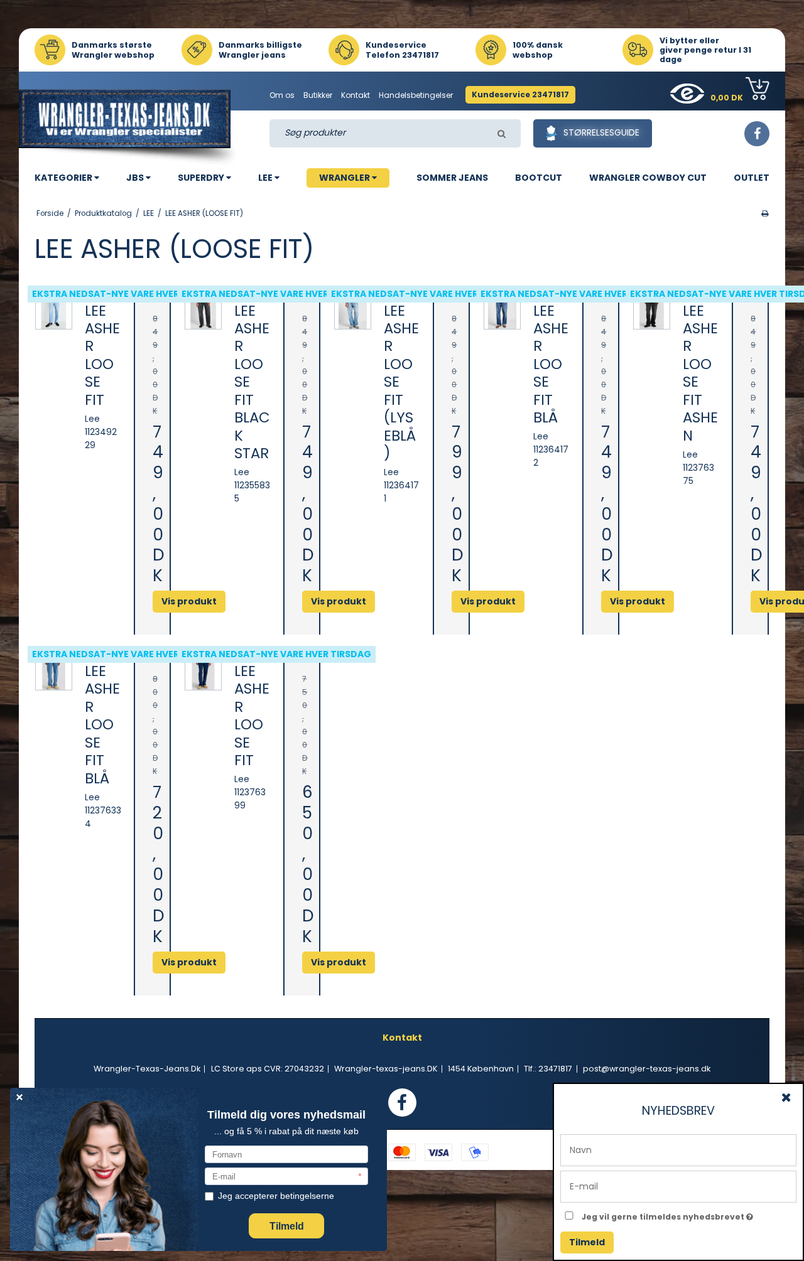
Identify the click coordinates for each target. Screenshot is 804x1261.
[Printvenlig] (764, 213)
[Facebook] (756, 133)
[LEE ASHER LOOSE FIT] (53, 311)
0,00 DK (727, 97)
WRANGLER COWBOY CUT (648, 177)
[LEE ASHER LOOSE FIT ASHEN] (651, 311)
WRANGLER (345, 177)
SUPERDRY (202, 177)
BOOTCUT (538, 177)
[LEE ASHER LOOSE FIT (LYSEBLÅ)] (352, 311)
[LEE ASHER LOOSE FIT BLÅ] (502, 311)
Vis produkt (338, 962)
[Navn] (678, 1149)
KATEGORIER (64, 177)
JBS (136, 177)
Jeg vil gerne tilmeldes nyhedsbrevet (689, 1214)
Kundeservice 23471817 (520, 94)
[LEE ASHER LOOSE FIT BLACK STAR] (203, 311)
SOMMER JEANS (452, 177)
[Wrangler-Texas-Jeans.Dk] (129, 126)
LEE (266, 177)
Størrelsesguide (601, 132)
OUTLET (751, 177)
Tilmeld (587, 1242)
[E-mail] (678, 1185)
